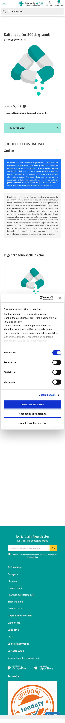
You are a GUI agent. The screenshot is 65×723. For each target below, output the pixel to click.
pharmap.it (15, 200)
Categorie (13, 574)
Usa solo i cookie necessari (32, 423)
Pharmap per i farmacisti (21, 594)
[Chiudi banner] (60, 298)
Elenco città (14, 622)
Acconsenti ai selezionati (32, 413)
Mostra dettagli (46, 394)
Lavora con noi (15, 608)
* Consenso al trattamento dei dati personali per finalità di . (33, 555)
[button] (4, 4)
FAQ (10, 636)
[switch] (56, 362)
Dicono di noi (15, 587)
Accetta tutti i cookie (32, 404)
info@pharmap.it (19, 643)
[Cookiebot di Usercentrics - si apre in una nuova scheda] (40, 298)
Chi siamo (13, 580)
